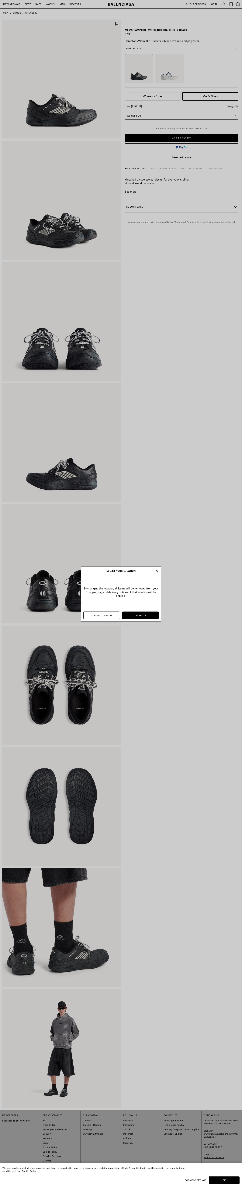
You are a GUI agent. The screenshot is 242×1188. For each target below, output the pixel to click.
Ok (224, 1180)
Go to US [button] (140, 615)
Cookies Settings (195, 1180)
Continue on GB (102, 615)
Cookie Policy (29, 1171)
